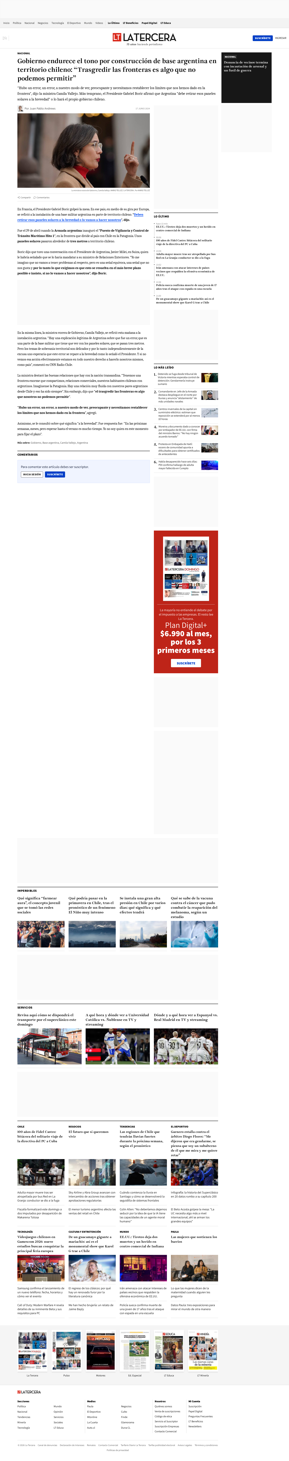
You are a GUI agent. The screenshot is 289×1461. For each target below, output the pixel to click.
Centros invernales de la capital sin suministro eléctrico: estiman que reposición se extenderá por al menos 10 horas (179, 414)
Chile (20, 1126)
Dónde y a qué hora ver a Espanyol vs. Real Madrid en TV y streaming (186, 1017)
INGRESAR (280, 38)
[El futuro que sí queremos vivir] (92, 1172)
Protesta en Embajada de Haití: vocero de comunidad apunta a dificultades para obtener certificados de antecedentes (179, 449)
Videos (99, 23)
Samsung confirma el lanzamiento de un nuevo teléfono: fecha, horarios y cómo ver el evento (40, 1292)
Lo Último (114, 23)
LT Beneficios (130, 23)
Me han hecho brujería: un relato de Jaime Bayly (91, 1307)
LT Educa (166, 23)
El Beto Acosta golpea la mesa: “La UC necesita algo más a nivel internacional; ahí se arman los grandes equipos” (192, 1215)
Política (17, 23)
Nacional (29, 23)
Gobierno (36, 442)
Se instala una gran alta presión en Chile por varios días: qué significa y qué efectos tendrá (143, 905)
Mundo (88, 23)
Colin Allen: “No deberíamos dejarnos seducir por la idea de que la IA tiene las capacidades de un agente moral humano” (143, 1215)
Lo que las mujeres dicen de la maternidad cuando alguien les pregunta (190, 1292)
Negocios (43, 23)
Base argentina (50, 442)
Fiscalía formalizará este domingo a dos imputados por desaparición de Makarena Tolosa (39, 1213)
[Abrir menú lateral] (6, 38)
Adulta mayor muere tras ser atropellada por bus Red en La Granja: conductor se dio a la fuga (186, 256)
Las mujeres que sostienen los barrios (194, 1240)
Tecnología (58, 23)
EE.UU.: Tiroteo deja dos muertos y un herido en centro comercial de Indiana (185, 229)
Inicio (6, 23)
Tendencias (127, 1126)
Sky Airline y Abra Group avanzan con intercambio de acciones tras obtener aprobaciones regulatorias (92, 1196)
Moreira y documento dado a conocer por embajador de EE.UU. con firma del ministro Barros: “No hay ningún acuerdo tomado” (179, 431)
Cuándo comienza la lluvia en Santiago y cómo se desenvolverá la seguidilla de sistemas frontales (142, 1196)
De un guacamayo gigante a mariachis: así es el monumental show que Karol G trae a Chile (185, 301)
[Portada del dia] (186, 599)
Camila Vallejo (68, 442)
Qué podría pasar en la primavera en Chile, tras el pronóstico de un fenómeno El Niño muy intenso (92, 905)
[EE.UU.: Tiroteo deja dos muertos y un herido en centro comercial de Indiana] (143, 1268)
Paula (175, 1232)
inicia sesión (32, 474)
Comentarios (43, 197)
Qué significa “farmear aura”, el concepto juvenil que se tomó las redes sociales (38, 905)
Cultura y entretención (85, 1232)
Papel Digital (149, 23)
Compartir (26, 197)
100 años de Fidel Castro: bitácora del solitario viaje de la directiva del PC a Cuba (184, 242)
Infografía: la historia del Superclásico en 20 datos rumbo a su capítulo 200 (194, 1194)
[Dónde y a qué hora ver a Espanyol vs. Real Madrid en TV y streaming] (186, 1046)
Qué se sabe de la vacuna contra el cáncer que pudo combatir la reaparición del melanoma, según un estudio (194, 908)
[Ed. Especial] (135, 1370)
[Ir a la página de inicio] (144, 38)
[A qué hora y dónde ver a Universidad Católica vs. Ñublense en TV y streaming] (118, 1046)
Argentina (82, 442)
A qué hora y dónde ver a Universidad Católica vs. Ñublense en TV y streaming (117, 1020)
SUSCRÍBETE (186, 663)
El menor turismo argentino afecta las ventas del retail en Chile (92, 1211)
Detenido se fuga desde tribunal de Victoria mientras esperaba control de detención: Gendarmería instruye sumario (178, 379)
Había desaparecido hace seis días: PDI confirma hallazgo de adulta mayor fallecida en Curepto (178, 465)
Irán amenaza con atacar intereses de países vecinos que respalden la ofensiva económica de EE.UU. (185, 272)
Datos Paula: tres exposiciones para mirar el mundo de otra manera (193, 1307)
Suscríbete (56, 474)
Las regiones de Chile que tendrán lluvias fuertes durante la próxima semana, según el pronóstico (141, 1139)
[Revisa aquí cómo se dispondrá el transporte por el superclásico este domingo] (49, 1046)
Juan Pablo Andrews (42, 108)
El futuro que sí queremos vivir (89, 1134)
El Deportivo (74, 23)
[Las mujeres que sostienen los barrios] (194, 1268)
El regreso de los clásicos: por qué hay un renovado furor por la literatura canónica (90, 1292)
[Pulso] (67, 1370)
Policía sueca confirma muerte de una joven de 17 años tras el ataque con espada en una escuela (186, 287)
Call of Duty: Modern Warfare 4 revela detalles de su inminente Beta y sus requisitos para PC (40, 1309)
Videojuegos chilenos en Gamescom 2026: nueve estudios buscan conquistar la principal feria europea (40, 1244)
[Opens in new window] (101, 1370)
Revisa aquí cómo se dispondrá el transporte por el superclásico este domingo (46, 1020)
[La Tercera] (32, 1370)
